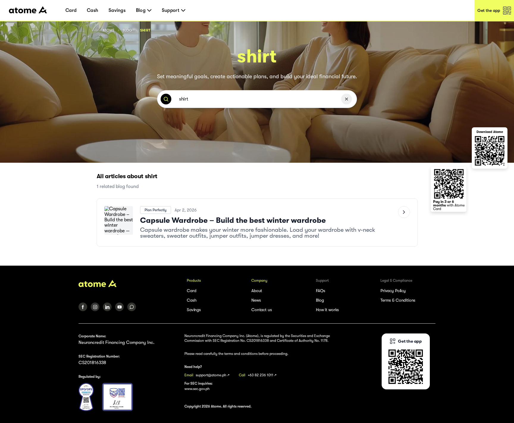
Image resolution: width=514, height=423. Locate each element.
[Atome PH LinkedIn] (107, 307)
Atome (109, 30)
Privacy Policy (393, 290)
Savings (117, 10)
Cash (92, 10)
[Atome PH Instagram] (95, 307)
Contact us (261, 309)
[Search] (166, 99)
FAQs (320, 290)
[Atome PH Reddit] (131, 307)
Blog (127, 30)
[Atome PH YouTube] (119, 307)
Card (70, 10)
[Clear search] (346, 99)
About (256, 290)
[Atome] (129, 283)
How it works (327, 309)
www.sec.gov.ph (197, 389)
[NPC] (86, 397)
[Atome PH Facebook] (83, 307)
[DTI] (117, 397)
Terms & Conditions (397, 300)
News (256, 300)
